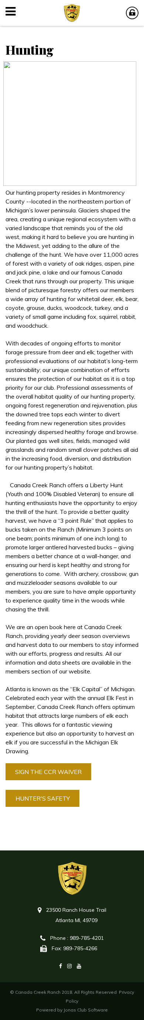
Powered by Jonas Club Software (72, 1010)
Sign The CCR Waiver (48, 771)
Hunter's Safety (43, 798)
